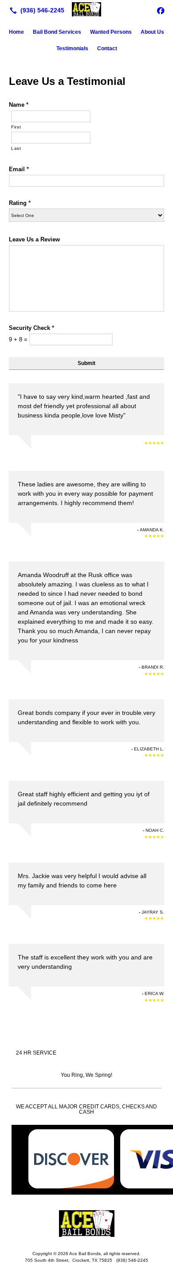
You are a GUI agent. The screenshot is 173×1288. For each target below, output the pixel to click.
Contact (107, 48)
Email (19, 169)
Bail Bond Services (57, 32)
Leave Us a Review (34, 239)
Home (16, 32)
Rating (20, 203)
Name (18, 105)
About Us (152, 32)
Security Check (31, 328)
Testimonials (72, 48)
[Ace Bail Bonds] (86, 9)
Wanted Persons (111, 32)
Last (16, 148)
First (16, 126)
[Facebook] (160, 10)
